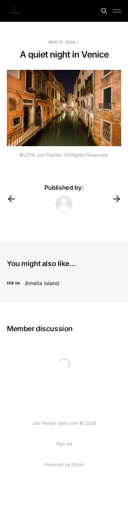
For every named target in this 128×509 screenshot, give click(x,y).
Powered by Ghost (64, 464)
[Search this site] (104, 11)
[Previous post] (11, 199)
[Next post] (116, 199)
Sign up (64, 443)
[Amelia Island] (64, 283)
